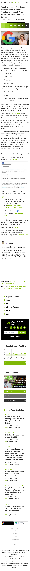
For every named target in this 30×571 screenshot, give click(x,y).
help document (15, 113)
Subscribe (22, 332)
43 (8, 427)
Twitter (14, 159)
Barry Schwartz (21, 19)
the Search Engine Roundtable (15, 550)
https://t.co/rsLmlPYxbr (14, 206)
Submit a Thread (15, 528)
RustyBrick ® (15, 556)
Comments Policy (15, 539)
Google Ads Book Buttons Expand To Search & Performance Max (14, 474)
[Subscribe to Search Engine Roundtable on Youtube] (21, 327)
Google (7, 414)
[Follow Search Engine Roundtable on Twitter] (14, 327)
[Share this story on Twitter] (7, 25)
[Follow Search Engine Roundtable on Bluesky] (18, 327)
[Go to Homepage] (10, 2)
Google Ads (8, 469)
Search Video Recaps (11, 447)
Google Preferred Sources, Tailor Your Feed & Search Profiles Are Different (14, 508)
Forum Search (15, 531)
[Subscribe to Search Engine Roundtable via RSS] (24, 327)
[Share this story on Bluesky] (19, 25)
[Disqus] (15, 260)
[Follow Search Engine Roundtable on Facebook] (11, 327)
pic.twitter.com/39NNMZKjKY (13, 208)
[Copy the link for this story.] (27, 25)
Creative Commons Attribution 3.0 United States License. (15, 563)
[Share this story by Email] (23, 25)
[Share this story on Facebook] (3, 25)
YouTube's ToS (15, 567)
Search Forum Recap (10, 433)
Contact (15, 544)
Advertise (15, 542)
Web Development (25, 556)
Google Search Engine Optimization (16, 22)
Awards (15, 533)
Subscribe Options (15, 336)
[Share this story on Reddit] (11, 25)
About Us (15, 536)
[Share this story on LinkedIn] (15, 25)
